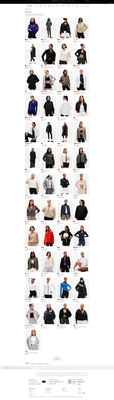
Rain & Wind (46, 363)
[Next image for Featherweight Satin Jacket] (55, 158)
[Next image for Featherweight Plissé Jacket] (71, 106)
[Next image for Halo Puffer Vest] (55, 314)
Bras (53, 5)
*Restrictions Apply (32, 383)
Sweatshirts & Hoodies (40, 363)
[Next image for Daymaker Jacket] (88, 28)
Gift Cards (30, 393)
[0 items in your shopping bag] (88, 1)
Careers (63, 390)
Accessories (63, 5)
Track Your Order (31, 392)
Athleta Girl (68, 5)
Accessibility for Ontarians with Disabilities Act (61, 396)
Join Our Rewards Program (48, 392)
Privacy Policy (38, 383)
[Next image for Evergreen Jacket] (55, 210)
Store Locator (80, 391)
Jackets (49, 5)
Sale (73, 5)
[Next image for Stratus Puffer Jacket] (55, 236)
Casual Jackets (27, 363)
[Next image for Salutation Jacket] (88, 54)
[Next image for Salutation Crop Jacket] (71, 184)
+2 (64, 195)
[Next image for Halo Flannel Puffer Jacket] (55, 184)
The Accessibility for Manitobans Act (72, 396)
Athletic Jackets (33, 363)
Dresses (57, 5)
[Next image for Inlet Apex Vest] (55, 288)
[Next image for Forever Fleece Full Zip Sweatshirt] (39, 314)
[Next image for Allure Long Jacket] (71, 132)
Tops (45, 5)
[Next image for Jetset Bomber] (39, 28)
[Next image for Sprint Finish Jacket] (71, 210)
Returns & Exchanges (31, 391)
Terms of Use (48, 396)
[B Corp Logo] (71, 381)
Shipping (30, 390)
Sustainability (52, 396)
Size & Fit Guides (31, 394)
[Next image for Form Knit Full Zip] (55, 132)
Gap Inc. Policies (80, 396)
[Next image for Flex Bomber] (88, 106)
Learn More (50, 383)
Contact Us (79, 390)
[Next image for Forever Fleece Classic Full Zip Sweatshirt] (88, 314)
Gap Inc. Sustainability (65, 391)
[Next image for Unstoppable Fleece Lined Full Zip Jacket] (55, 54)
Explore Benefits (47, 391)
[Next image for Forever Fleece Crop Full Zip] (71, 314)
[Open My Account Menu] (86, 1)
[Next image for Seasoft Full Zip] (88, 184)
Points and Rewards (47, 390)
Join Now (54, 383)
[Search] (87, 5)
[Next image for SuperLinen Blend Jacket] (39, 80)
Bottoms (40, 5)
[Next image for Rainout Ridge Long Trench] (55, 28)
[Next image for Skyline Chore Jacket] (88, 158)
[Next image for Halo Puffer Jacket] (88, 288)
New (36, 5)
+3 (80, 65)
